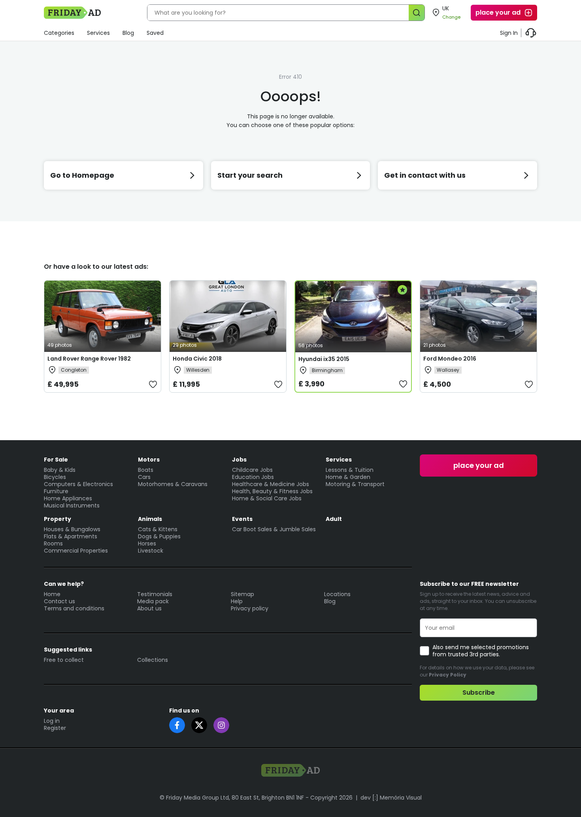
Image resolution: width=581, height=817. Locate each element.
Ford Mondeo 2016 (449, 359)
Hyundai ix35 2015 (323, 359)
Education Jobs (253, 477)
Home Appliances (68, 498)
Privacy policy (249, 608)
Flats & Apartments (70, 536)
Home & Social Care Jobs (267, 498)
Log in (52, 721)
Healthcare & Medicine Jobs (270, 484)
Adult (334, 518)
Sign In (509, 33)
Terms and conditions (74, 608)
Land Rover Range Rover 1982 (89, 359)
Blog (128, 33)
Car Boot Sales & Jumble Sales (274, 529)
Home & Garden (348, 477)
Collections (152, 660)
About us (149, 608)
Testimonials (154, 594)
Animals (150, 518)
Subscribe (478, 692)
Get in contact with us (425, 175)
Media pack (153, 601)
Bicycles (55, 477)
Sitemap (242, 594)
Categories (59, 33)
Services (98, 33)
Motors (149, 459)
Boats (145, 469)
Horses (147, 543)
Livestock (150, 550)
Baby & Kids (59, 469)
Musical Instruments (72, 505)
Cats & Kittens (157, 529)
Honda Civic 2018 (197, 359)
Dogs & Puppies (159, 536)
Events (242, 518)
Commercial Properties (76, 550)
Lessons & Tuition (350, 469)
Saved (155, 33)
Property (57, 518)
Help (237, 601)
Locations (337, 594)
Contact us (59, 601)
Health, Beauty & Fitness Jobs (272, 491)
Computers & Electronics (78, 484)
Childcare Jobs (252, 469)
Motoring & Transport (355, 484)
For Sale (56, 459)
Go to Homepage (82, 175)
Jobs (239, 459)
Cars (144, 477)
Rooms (53, 543)
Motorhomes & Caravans (173, 484)
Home (52, 594)
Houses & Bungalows (72, 529)
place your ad (498, 12)
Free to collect (64, 660)
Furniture (56, 491)
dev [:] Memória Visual (391, 798)
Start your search (250, 175)
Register (55, 728)
